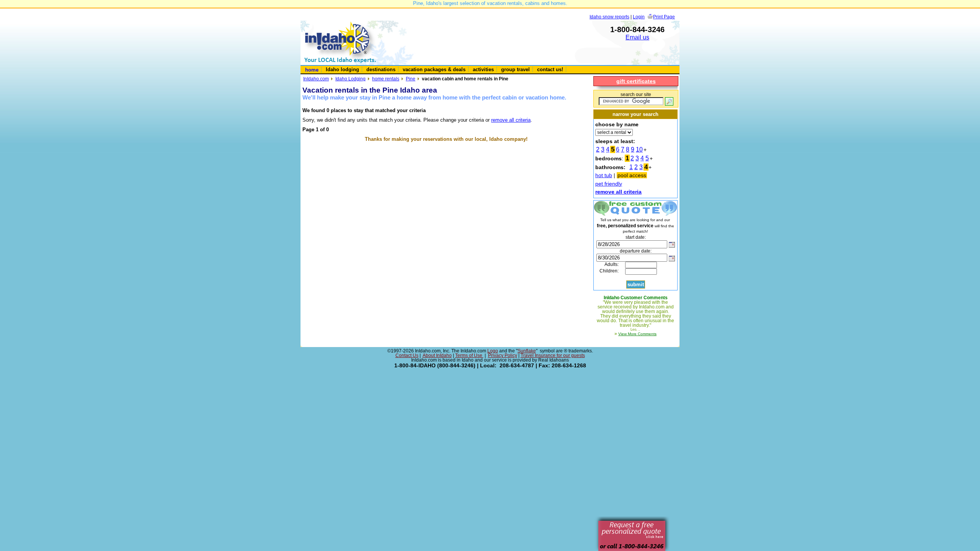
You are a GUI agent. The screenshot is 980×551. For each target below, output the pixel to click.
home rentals (385, 78)
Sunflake (527, 351)
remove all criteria (511, 120)
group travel (515, 69)
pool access (631, 175)
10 (639, 149)
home (311, 70)
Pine (410, 78)
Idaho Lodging (350, 78)
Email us (637, 37)
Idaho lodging (342, 69)
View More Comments (637, 334)
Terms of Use (469, 355)
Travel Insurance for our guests (553, 355)
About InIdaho (437, 355)
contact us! (550, 69)
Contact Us (406, 355)
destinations (380, 69)
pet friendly (608, 184)
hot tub (603, 175)
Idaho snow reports (609, 16)
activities (483, 69)
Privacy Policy (502, 355)
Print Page (664, 16)
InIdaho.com (316, 78)
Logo (492, 351)
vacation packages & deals (434, 69)
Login (639, 16)
